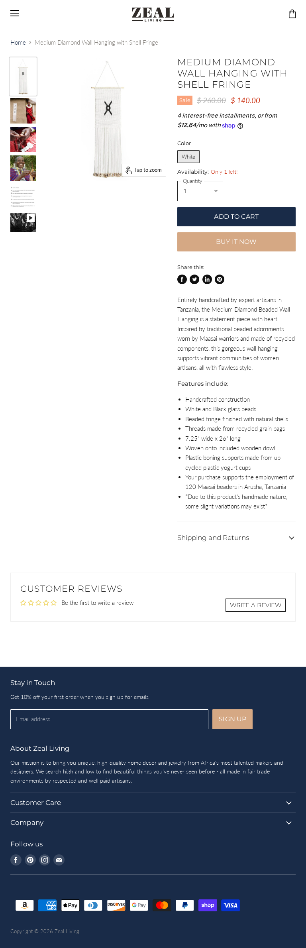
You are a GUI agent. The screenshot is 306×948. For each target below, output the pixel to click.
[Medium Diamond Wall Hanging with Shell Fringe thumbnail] (23, 76)
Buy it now (236, 241)
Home (18, 42)
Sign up (232, 719)
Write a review (255, 605)
